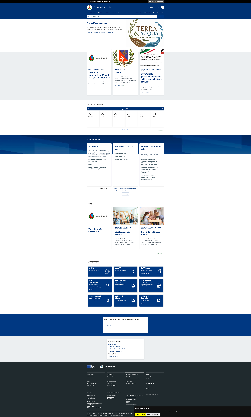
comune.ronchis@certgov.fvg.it (96, 408)
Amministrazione (91, 371)
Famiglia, (90, 69)
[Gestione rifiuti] (133, 285)
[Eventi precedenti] (88, 108)
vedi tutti (125, 194)
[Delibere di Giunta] (133, 300)
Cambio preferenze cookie (118, 415)
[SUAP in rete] (159, 271)
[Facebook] (154, 7)
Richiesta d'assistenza (131, 399)
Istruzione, (117, 227)
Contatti (89, 392)
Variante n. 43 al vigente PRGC (95, 230)
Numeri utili (138, 13)
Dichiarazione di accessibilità (93, 413)
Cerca (160, 17)
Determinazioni (95, 296)
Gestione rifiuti (120, 280)
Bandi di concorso (110, 397)
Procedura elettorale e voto (151, 148)
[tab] (122, 129)
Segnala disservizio (115, 356)
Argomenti (160, 13)
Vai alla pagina (92, 87)
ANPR (91, 268)
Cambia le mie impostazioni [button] (152, 414)
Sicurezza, (148, 69)
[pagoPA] (133, 271)
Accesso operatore (108, 415)
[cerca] (162, 7)
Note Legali (132, 413)
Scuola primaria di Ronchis (123, 233)
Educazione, (154, 227)
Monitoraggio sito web (105, 413)
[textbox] (125, 325)
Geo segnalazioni (94, 281)
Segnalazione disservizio (131, 404)
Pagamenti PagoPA (149, 13)
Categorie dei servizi (111, 371)
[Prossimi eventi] (162, 108)
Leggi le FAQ (113, 344)
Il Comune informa (155, 69)
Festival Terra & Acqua (97, 23)
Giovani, (159, 227)
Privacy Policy (126, 413)
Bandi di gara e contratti (111, 395)
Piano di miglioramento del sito (96, 415)
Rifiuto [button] (143, 414)
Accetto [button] (137, 414)
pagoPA (118, 268)
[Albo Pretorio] (159, 285)
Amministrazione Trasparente (114, 392)
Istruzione (95, 69)
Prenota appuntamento (116, 351)
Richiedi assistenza (115, 346)
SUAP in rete (145, 268)
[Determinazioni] (107, 300)
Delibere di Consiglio (145, 297)
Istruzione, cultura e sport (124, 148)
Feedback (128, 401)
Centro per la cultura (146, 228)
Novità (147, 371)
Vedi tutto (160, 130)
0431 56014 (117, 349)
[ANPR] (107, 271)
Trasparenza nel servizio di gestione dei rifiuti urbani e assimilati (134, 396)
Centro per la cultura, (125, 227)
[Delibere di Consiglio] (159, 300)
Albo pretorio (109, 398)
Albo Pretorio (146, 280)
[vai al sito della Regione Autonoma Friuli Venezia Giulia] (100, 2)
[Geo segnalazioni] (107, 285)
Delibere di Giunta (119, 297)
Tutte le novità (91, 36)
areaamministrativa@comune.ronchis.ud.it (95, 403)
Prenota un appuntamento (152, 394)
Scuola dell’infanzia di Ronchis (151, 233)
